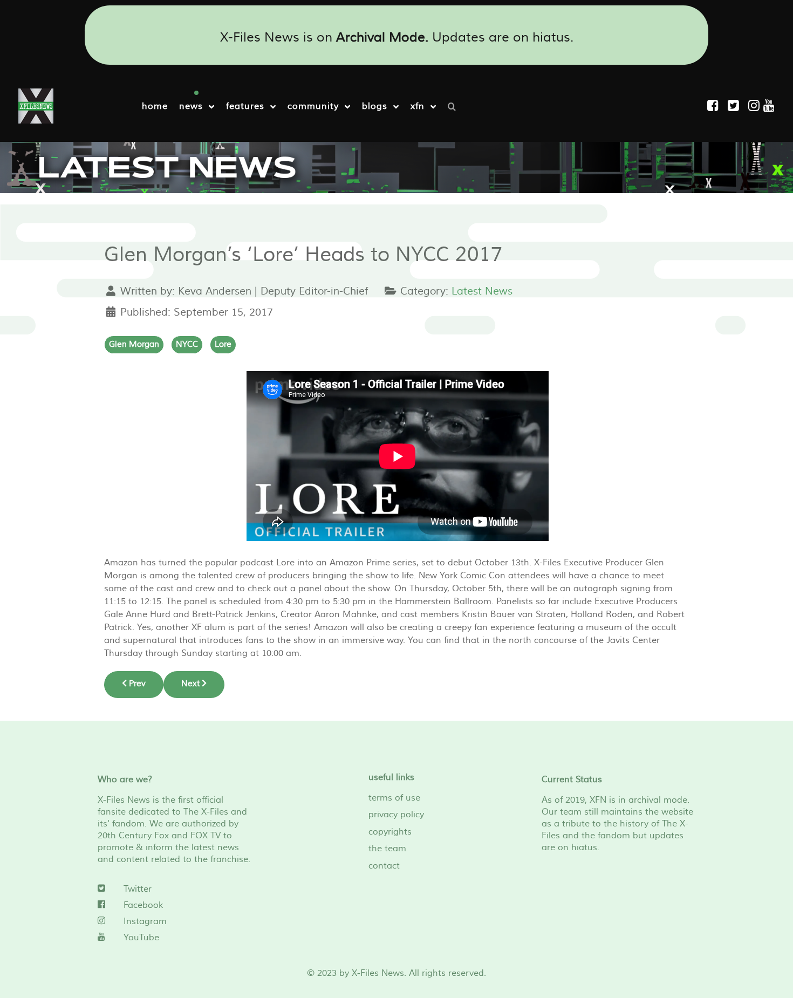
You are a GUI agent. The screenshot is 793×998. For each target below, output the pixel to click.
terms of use (394, 797)
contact (384, 865)
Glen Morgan (134, 344)
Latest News (482, 291)
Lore (223, 344)
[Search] (454, 105)
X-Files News (378, 973)
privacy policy (396, 814)
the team (387, 848)
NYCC (187, 344)
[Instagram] (755, 106)
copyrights (390, 831)
